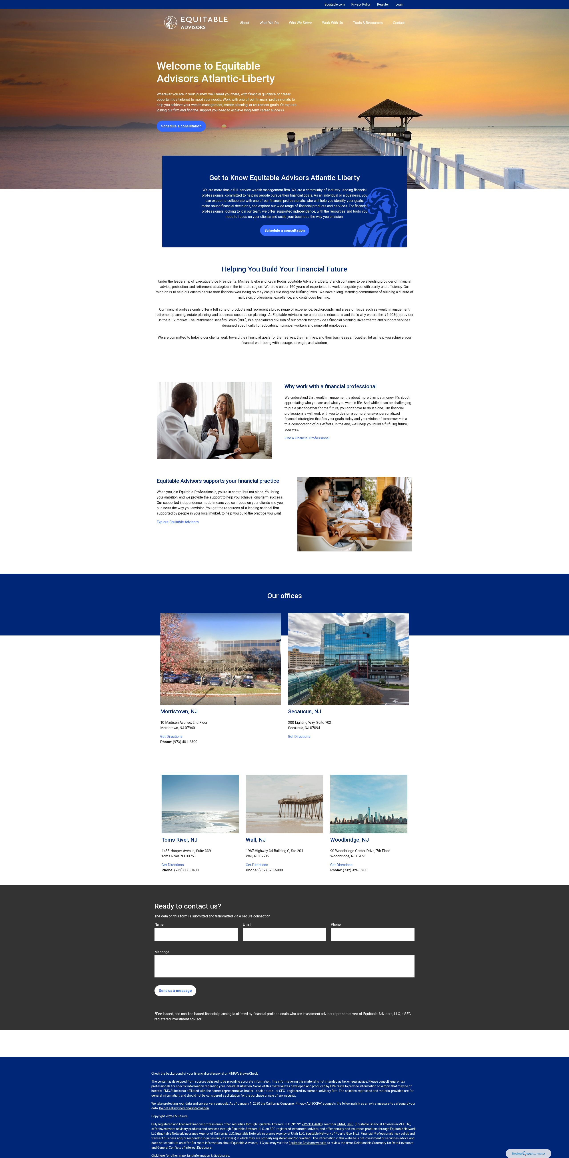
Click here (158, 1155)
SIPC (350, 1124)
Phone (336, 924)
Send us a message (175, 991)
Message (161, 952)
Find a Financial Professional (306, 438)
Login (399, 4)
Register (383, 4)
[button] (244, 22)
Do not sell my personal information (184, 1108)
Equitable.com (335, 4)
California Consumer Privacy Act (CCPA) (294, 1103)
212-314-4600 (312, 1124)
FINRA (341, 1124)
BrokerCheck (249, 1073)
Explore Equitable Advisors (178, 522)
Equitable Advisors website (308, 1143)
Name (159, 924)
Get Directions (171, 736)
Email (247, 924)
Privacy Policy (361, 4)
